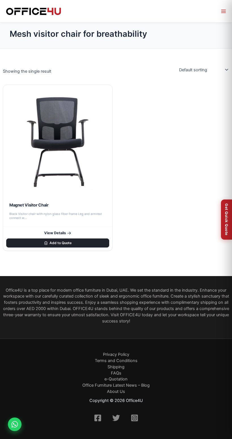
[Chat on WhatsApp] (15, 424)
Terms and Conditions (116, 360)
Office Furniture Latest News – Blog (116, 385)
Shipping (116, 366)
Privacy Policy (116, 354)
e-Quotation (116, 379)
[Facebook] (97, 417)
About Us (116, 391)
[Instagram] (134, 417)
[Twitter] (116, 417)
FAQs (116, 373)
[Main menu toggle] (223, 11)
